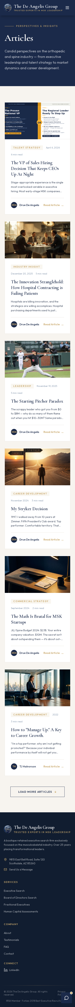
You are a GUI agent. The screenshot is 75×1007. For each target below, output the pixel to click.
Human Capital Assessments (21, 911)
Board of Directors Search (20, 897)
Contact (9, 953)
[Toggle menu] (67, 8)
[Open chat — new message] (66, 997)
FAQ (6, 946)
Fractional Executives (17, 904)
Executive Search (14, 890)
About (7, 933)
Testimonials (11, 940)
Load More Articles (37, 792)
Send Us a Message (21, 869)
